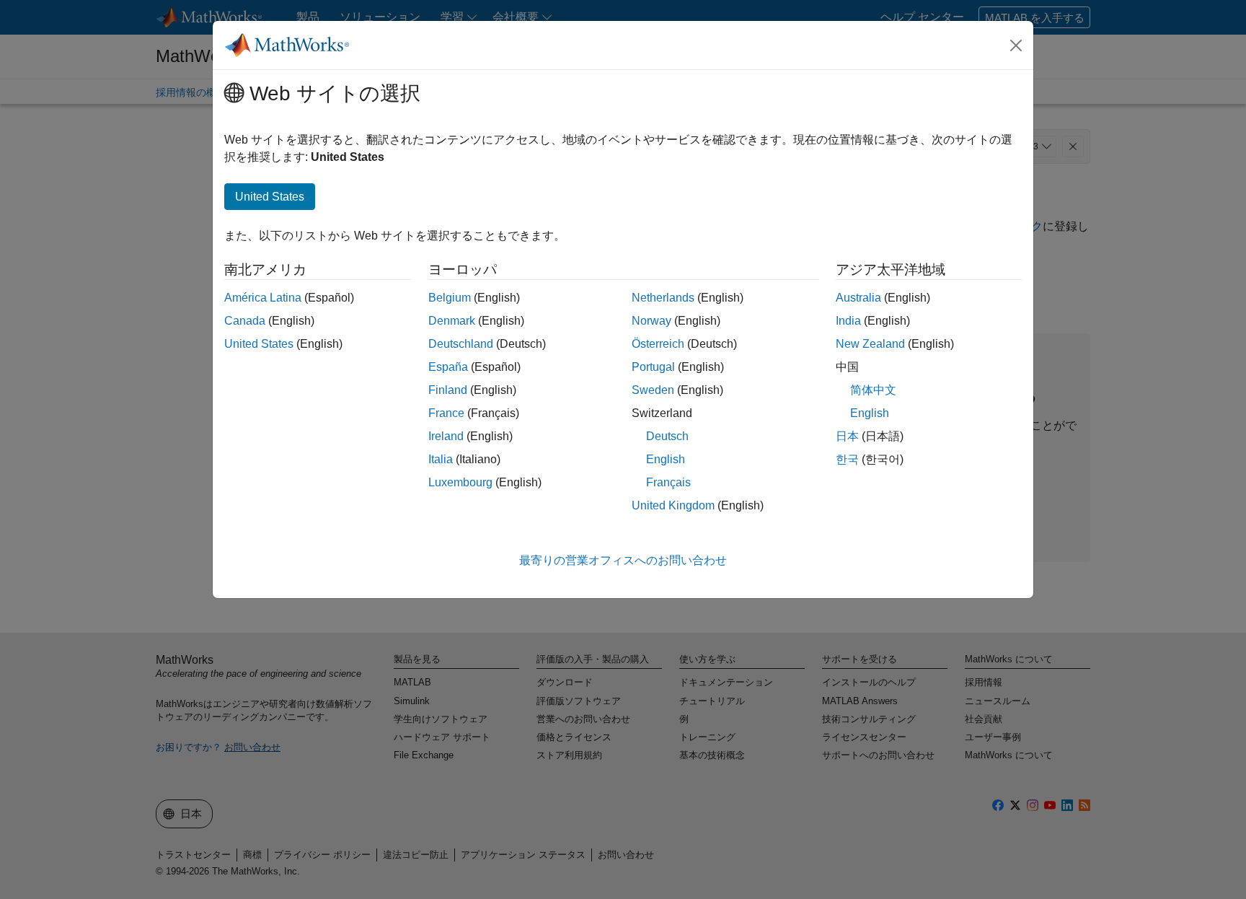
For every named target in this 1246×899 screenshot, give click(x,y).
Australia (858, 297)
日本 (847, 436)
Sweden (653, 390)
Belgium (449, 297)
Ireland (446, 436)
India (848, 321)
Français (668, 482)
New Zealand (870, 344)
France (446, 413)
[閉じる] (1016, 45)
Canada (244, 321)
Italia (440, 459)
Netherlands (663, 297)
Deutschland (460, 344)
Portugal (653, 367)
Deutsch (667, 436)
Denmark (451, 321)
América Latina (262, 297)
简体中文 (873, 390)
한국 (847, 459)
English (665, 459)
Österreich (658, 344)
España (448, 367)
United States (258, 344)
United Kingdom (673, 505)
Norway (651, 321)
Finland (447, 390)
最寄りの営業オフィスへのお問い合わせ (623, 560)
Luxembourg (460, 482)
